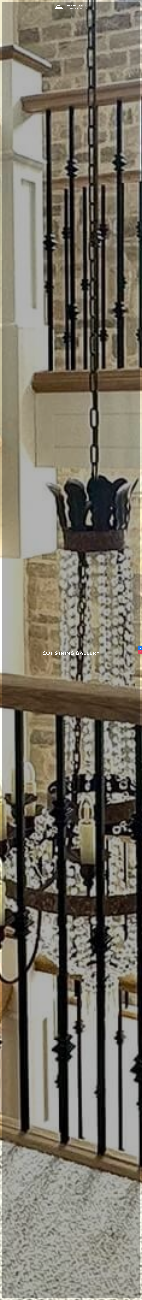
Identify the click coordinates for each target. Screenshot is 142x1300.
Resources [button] (106, 8)
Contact (123, 8)
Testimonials (115, 8)
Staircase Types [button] (35, 8)
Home (19, 8)
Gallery (45, 8)
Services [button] (25, 8)
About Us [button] (97, 8)
